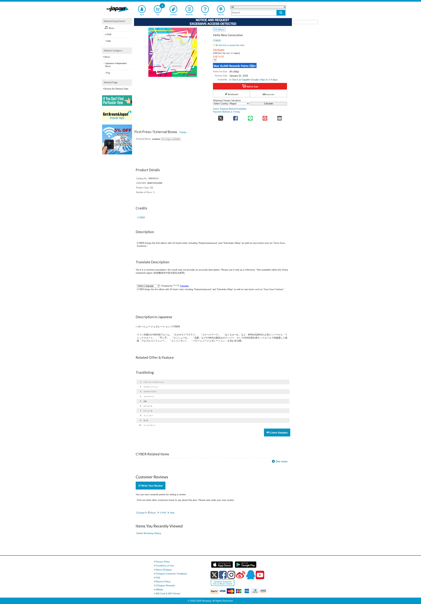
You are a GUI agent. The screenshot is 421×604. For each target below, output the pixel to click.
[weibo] (240, 574)
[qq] (250, 574)
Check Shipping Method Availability (230, 109)
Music (153, 513)
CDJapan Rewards (165, 585)
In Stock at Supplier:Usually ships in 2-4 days (253, 79)
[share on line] (250, 117)
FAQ (157, 577)
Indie (172, 513)
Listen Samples (278, 432)
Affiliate (159, 589)
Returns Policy (162, 581)
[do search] (280, 13)
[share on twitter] (220, 117)
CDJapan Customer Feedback (171, 573)
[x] (214, 574)
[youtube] (260, 575)
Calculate (268, 103)
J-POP (163, 513)
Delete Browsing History (148, 533)
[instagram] (231, 574)
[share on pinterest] (265, 117)
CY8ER (217, 40)
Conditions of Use (164, 565)
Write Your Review (152, 485)
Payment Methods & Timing (226, 112)
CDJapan (140, 513)
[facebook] (223, 574)
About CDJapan (163, 569)
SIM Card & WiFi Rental (167, 593)
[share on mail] (279, 117)
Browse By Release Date (116, 89)
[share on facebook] (235, 117)
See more (281, 461)
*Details (183, 132)
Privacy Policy (162, 561)
